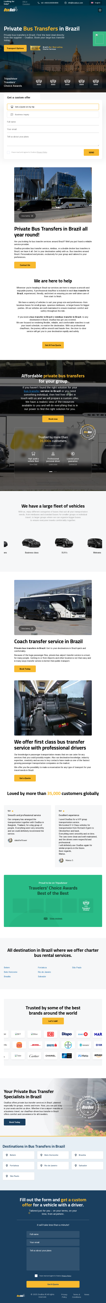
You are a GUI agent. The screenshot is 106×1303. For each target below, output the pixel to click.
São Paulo (76, 967)
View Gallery (25, 215)
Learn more (53, 464)
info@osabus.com (75, 3)
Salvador (42, 976)
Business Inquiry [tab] (22, 114)
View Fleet (33, 464)
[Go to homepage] (11, 8)
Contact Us (73, 464)
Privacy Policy (42, 152)
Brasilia (7, 976)
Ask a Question (26, 3)
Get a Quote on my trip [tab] (24, 107)
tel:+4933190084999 (49, 3)
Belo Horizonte (10, 972)
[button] (50, 471)
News (86, 1295)
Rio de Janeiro (44, 972)
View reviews (56, 918)
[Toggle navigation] (100, 10)
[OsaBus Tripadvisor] (99, 38)
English (97, 2)
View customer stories (53, 445)
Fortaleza (42, 967)
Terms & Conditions (76, 1296)
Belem (7, 967)
